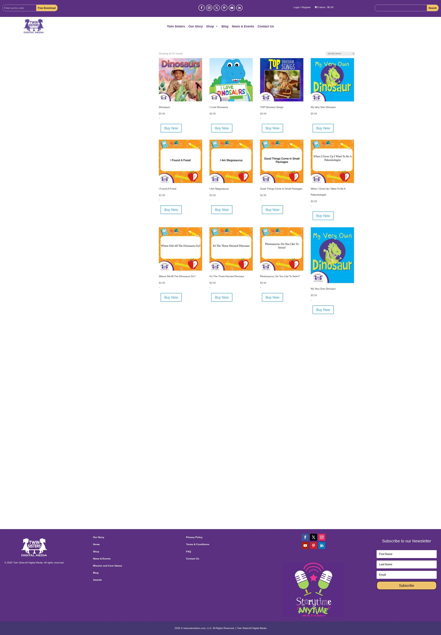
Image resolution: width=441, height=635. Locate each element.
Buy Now (171, 128)
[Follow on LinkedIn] (239, 8)
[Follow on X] (217, 8)
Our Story (195, 26)
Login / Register (302, 7)
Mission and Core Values (107, 565)
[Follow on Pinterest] (224, 8)
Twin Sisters (176, 26)
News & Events (243, 26)
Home (96, 544)
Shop (210, 26)
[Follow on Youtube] (232, 8)
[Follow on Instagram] (209, 8)
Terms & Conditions (197, 544)
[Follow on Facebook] (201, 8)
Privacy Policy (194, 537)
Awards (97, 579)
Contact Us (266, 26)
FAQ (188, 551)
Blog (225, 26)
